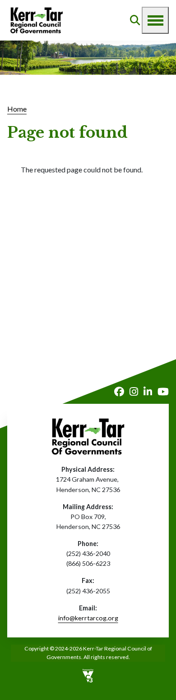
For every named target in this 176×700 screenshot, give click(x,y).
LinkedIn (148, 392)
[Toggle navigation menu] (155, 20)
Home (17, 108)
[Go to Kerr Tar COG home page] (36, 20)
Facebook (119, 392)
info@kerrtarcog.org (88, 618)
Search (135, 20)
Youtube (163, 392)
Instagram (134, 392)
